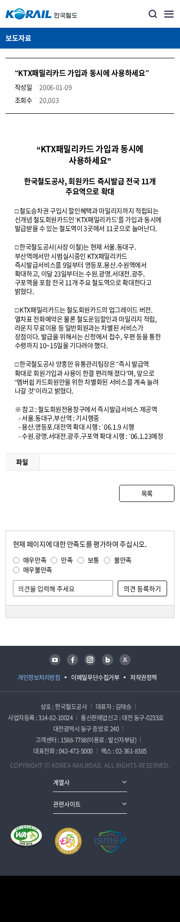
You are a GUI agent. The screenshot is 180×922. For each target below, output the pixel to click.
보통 (93, 559)
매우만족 (35, 559)
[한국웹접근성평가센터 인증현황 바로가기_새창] (26, 841)
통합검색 (153, 14)
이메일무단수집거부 (95, 677)
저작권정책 (143, 677)
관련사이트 (67, 803)
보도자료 (18, 38)
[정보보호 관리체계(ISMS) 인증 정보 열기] (110, 841)
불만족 (123, 559)
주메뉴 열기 (168, 14)
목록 (147, 493)
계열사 (61, 782)
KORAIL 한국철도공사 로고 (42, 13)
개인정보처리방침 (39, 677)
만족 (66, 559)
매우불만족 (37, 569)
